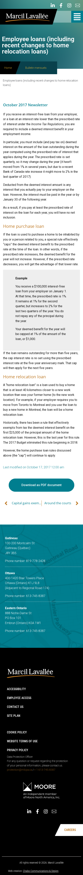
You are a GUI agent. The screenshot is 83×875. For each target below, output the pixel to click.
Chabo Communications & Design (40, 870)
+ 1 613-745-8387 (44, 769)
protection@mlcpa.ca (19, 769)
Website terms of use (22, 741)
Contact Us (15, 707)
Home (8, 67)
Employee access (19, 698)
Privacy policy (17, 750)
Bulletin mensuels (36, 67)
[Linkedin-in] (52, 5)
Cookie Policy (17, 732)
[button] (77, 17)
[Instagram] (69, 5)
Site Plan (13, 716)
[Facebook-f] (61, 5)
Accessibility (16, 689)
